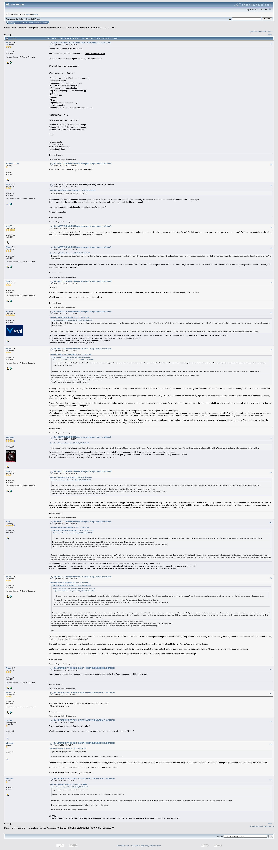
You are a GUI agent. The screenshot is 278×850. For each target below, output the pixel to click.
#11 (271, 523)
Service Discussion (48, 28)
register (35, 14)
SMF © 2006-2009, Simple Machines (148, 846)
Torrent (37, 19)
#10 (271, 473)
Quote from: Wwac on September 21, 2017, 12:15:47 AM (69, 443)
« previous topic (255, 32)
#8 (271, 350)
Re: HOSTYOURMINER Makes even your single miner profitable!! (82, 163)
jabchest (9, 743)
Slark (8, 522)
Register (37, 22)
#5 (271, 248)
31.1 (32, 19)
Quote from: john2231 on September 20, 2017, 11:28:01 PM (70, 354)
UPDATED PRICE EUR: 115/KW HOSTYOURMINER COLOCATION (86, 28)
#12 (271, 578)
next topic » (268, 32)
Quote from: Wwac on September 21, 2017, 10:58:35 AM (69, 527)
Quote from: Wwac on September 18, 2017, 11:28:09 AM (69, 317)
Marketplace (33, 28)
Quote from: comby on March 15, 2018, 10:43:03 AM (68, 748)
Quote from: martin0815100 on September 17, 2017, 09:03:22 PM (72, 190)
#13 (271, 669)
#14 (271, 694)
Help (17, 22)
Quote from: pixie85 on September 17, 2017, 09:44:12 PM (70, 253)
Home (11, 22)
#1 (271, 44)
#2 (271, 165)
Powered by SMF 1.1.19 (125, 846)
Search (24, 22)
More (45, 22)
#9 (271, 438)
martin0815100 (12, 163)
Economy (22, 28)
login (28, 14)
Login (31, 22)
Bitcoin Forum (10, 28)
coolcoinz (10, 437)
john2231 (10, 311)
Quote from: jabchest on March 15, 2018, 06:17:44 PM (68, 784)
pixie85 (9, 226)
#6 (271, 282)
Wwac (8, 43)
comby (9, 720)
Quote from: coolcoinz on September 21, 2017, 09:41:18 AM (71, 477)
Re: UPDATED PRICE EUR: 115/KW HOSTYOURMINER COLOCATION (84, 668)
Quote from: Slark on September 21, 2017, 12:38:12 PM (69, 582)
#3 (271, 186)
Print (270, 34)
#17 (271, 779)
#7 (271, 313)
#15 (271, 721)
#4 (271, 227)
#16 (271, 744)
